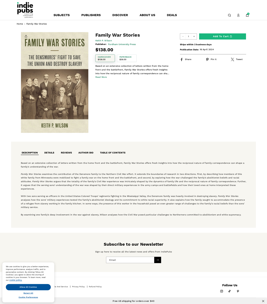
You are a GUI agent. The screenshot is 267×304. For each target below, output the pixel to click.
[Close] (263, 301)
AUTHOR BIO (85, 152)
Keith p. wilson (103, 40)
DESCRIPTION (30, 152)
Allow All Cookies (28, 287)
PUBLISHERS (91, 15)
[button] (229, 15)
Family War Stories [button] (36, 24)
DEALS (172, 15)
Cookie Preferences (28, 297)
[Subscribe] (157, 260)
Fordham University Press (122, 44)
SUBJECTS (62, 15)
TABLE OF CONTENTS (112, 152)
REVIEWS (66, 152)
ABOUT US (147, 15)
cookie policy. (15, 280)
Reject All (28, 293)
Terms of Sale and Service (55, 287)
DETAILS (49, 152)
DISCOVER (120, 15)
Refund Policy (95, 287)
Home (20, 24)
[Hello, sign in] (238, 15)
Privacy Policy (78, 287)
